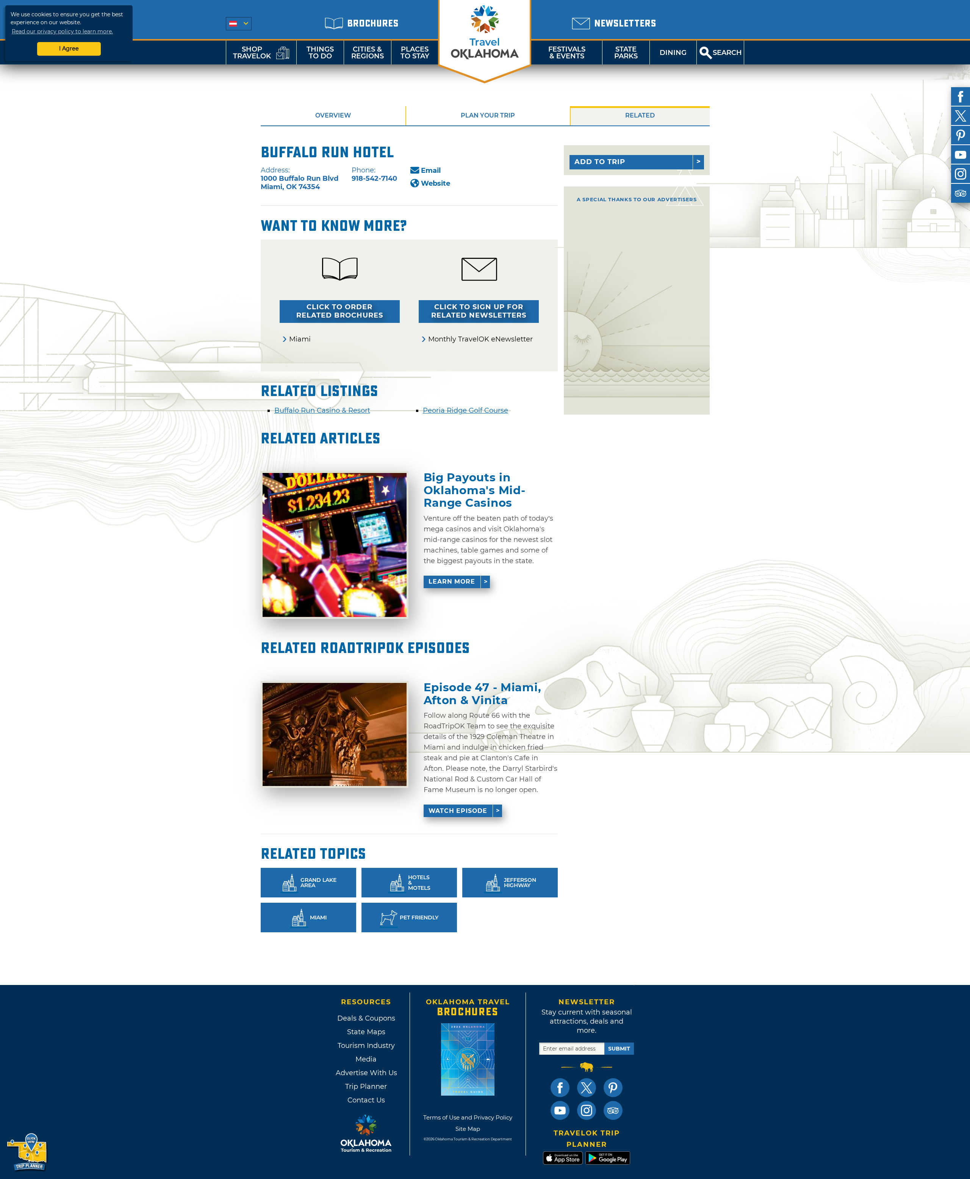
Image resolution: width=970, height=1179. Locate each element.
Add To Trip (599, 162)
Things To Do (320, 52)
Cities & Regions (367, 52)
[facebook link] (560, 1087)
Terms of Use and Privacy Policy (467, 1117)
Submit (619, 1048)
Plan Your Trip (488, 115)
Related (640, 115)
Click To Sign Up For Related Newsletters (478, 311)
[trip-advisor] (960, 193)
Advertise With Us (366, 1073)
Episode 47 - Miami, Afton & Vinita (482, 693)
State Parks (626, 52)
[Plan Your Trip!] (27, 1152)
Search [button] (727, 53)
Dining (673, 53)
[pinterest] (960, 135)
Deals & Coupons (366, 1018)
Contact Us (366, 1100)
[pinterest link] (613, 1087)
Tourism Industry (366, 1045)
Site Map (467, 1128)
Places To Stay (415, 52)
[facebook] (960, 96)
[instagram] (960, 173)
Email (431, 170)
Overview (333, 115)
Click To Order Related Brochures (339, 311)
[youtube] (960, 154)
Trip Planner (366, 1086)
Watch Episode (458, 810)
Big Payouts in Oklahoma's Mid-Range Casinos (475, 490)
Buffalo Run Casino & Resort (322, 410)
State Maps (366, 1032)
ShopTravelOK (252, 52)
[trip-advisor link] (613, 1110)
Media (366, 1059)
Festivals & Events (566, 52)
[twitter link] (586, 1087)
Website (435, 183)
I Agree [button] (69, 48)
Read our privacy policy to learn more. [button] (62, 31)
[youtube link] (560, 1110)
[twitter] (960, 115)
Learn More (452, 581)
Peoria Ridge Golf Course (465, 410)
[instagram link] (586, 1110)
